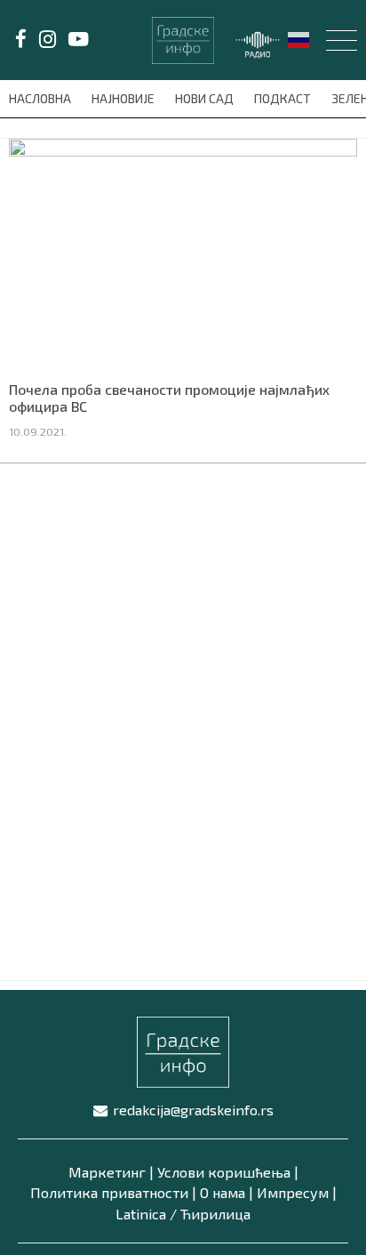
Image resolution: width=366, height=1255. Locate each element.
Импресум (293, 1192)
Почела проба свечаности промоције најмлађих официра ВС (169, 397)
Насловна (41, 98)
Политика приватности (109, 1192)
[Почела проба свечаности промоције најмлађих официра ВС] (183, 253)
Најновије (124, 98)
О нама (222, 1192)
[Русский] (299, 38)
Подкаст (284, 98)
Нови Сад (205, 98)
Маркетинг (107, 1171)
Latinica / (146, 1213)
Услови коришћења (223, 1171)
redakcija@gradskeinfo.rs (193, 1109)
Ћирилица (215, 1213)
